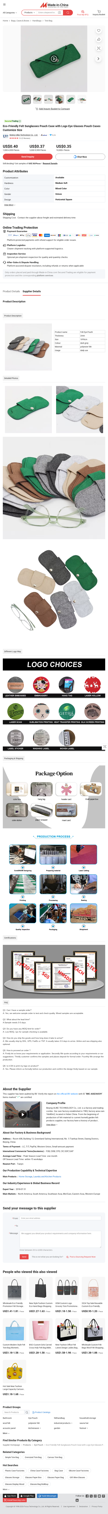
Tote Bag (48, 20)
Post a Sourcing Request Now (81, 1256)
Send (24, 1256)
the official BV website (67, 1093)
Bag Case (59, 1470)
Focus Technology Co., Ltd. (34, 1506)
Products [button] (28, 12)
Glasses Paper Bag (55, 1477)
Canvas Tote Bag (55, 1457)
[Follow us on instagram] (95, 1495)
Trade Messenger (47, 1495)
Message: (14, 1233)
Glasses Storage (12, 1477)
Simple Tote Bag (12, 1457)
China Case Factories (39, 1470)
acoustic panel (9, 1428)
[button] (4, 4)
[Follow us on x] (91, 1495)
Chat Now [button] (82, 156)
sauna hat (84, 1423)
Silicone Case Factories (79, 1470)
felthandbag (59, 1418)
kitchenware (33, 1428)
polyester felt (34, 1423)
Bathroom (7, 1418)
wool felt (6, 1423)
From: (15, 1218)
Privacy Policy (97, 1506)
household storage (88, 1418)
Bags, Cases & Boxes (20, 20)
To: (17, 1225)
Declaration (83, 1506)
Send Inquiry (27, 156)
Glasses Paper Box (33, 1477)
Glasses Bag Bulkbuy (39, 1484)
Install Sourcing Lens (16, 1500)
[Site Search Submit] (68, 12)
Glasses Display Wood (14, 1484)
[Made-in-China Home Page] (54, 5)
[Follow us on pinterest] (103, 1495)
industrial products (62, 1423)
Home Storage (25, 1176)
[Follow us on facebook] (87, 1495)
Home (5, 20)
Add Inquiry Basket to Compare (54, 108)
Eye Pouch (33, 1418)
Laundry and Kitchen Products (47, 1176)
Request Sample (50, 163)
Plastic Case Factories (14, 1470)
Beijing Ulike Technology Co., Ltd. (24, 135)
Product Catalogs (42, 1412)
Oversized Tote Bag (33, 1457)
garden (57, 1428)
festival (83, 1428)
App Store (10, 1495)
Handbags (36, 20)
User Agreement (69, 1506)
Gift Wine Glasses (77, 1477)
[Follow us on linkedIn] (77, 1500)
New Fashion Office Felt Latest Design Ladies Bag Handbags (66, 1347)
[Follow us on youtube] (99, 1495)
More (5, 1489)
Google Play (27, 1495)
